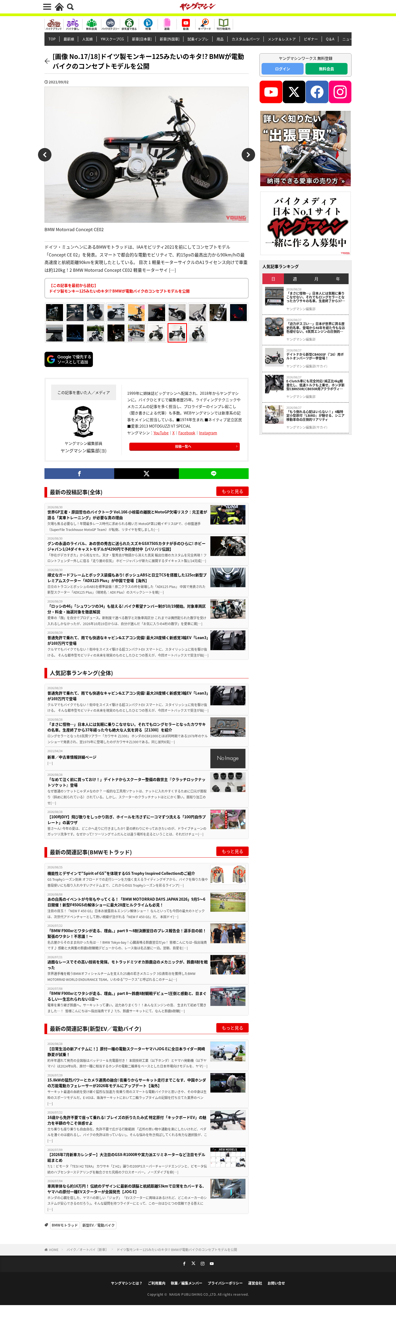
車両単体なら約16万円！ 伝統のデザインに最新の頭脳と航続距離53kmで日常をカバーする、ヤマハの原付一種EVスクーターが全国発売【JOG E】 (126, 1188)
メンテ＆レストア (282, 38)
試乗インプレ (198, 38)
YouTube (161, 432)
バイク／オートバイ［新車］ (88, 1249)
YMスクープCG (112, 38)
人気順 (87, 38)
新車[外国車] (169, 38)
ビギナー (311, 38)
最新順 (69, 38)
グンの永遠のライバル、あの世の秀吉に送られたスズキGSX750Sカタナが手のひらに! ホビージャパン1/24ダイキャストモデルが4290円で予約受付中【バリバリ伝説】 (126, 546)
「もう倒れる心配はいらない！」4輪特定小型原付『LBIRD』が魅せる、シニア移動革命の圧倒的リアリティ (315, 415)
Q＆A (330, 38)
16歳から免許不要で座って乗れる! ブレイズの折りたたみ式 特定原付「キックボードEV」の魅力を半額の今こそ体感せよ (126, 1120)
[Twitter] (146, 473)
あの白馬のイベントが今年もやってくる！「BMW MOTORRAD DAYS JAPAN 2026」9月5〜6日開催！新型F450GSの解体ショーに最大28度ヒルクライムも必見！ (126, 901)
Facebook (186, 432)
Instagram (208, 432)
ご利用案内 (156, 1282)
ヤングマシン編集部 (300, 309)
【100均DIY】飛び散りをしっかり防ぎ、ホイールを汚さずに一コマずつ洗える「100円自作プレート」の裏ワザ (126, 819)
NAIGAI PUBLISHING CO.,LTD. (193, 1294)
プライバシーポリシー (225, 1282)
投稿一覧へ (183, 446)
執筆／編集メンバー (186, 1282)
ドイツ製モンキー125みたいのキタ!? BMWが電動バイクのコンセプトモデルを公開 (177, 1249)
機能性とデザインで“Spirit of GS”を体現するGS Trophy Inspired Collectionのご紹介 (121, 873)
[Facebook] (79, 473)
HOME (53, 1249)
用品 (220, 38)
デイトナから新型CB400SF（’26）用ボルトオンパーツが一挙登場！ (315, 356)
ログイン (282, 68)
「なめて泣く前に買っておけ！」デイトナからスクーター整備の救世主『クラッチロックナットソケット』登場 (126, 782)
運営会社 (255, 1282)
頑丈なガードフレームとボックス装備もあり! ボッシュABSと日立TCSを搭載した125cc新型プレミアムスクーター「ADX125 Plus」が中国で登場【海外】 (127, 577)
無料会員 (326, 68)
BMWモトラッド (65, 1225)
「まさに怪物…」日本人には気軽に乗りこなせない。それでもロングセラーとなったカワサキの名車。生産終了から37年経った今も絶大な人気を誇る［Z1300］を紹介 (126, 726)
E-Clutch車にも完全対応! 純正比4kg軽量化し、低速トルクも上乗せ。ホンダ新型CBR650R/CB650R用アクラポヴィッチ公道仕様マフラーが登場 (315, 385)
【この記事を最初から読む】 (119, 288)
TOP (51, 38)
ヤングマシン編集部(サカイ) (306, 366)
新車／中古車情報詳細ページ (71, 757)
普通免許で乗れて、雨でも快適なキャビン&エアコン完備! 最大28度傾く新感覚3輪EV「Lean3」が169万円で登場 (127, 640)
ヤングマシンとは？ (127, 1282)
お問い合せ (276, 1282)
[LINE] (214, 473)
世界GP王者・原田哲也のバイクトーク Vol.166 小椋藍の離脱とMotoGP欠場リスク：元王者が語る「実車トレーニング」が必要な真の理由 (127, 514)
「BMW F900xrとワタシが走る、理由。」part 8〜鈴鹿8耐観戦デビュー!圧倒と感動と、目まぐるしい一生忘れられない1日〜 (127, 996)
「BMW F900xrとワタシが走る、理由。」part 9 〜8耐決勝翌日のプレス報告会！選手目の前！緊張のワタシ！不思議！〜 (126, 933)
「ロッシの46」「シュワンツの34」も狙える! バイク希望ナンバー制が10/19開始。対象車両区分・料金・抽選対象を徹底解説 (126, 608)
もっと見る (232, 491)
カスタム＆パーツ (246, 38)
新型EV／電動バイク (98, 1225)
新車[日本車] (142, 38)
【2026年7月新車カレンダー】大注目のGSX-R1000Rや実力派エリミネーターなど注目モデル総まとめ (126, 1157)
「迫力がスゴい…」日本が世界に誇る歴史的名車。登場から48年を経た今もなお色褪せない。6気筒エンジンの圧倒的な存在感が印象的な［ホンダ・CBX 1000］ (316, 327)
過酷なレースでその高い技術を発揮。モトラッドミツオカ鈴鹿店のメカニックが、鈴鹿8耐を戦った (127, 964)
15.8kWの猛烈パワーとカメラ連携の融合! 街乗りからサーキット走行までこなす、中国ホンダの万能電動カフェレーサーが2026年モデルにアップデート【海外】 (126, 1082)
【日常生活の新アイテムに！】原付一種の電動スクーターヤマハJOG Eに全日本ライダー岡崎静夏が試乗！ (126, 1051)
